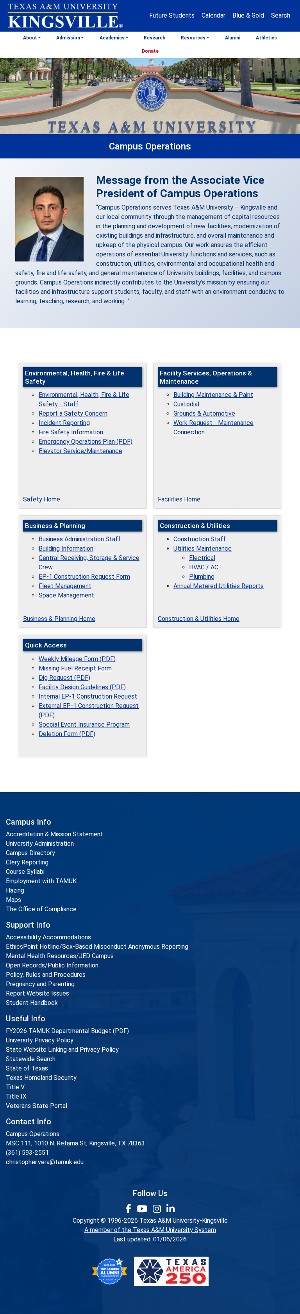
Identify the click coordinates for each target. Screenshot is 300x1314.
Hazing (15, 890)
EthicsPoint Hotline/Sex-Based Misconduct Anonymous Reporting (97, 946)
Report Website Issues (37, 993)
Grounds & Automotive (204, 413)
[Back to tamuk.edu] (64, 16)
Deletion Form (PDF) (67, 734)
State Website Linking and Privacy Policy (62, 1049)
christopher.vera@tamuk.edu (45, 1162)
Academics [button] (112, 38)
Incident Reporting (64, 423)
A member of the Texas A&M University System (150, 1230)
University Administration (40, 843)
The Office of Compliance (41, 909)
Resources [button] (193, 38)
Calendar (213, 15)
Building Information (66, 548)
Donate (150, 51)
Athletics (266, 38)
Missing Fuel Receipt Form (75, 668)
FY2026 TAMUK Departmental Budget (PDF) (67, 1031)
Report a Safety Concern (73, 413)
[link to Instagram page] (158, 1209)
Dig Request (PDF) (64, 677)
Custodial (186, 404)
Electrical (202, 558)
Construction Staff (199, 539)
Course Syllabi (25, 871)
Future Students (172, 15)
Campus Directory (30, 853)
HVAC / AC (203, 567)
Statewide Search (30, 1059)
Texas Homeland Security (41, 1077)
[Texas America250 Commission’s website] (171, 1271)
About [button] (30, 38)
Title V (15, 1087)
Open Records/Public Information (52, 965)
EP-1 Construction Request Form (84, 576)
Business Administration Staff (80, 539)
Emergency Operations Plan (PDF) (85, 441)
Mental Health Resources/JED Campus (60, 956)
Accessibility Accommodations (48, 937)
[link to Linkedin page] (170, 1209)
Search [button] (280, 15)
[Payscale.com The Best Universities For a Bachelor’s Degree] (109, 1271)
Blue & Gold (248, 15)
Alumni (232, 38)
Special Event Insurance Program (84, 724)
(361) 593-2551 (27, 1152)
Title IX (16, 1096)
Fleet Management (65, 586)
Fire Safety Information (71, 432)
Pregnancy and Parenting (40, 984)
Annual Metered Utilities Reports (218, 586)
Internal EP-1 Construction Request (88, 696)
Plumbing (201, 576)
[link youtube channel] (143, 1209)
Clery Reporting (27, 862)
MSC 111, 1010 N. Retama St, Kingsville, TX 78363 (75, 1143)
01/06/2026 (170, 1239)
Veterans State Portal (36, 1106)
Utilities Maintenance (202, 548)
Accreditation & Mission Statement (54, 834)
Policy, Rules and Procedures (46, 974)
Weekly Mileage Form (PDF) (77, 659)
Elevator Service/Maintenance (80, 451)
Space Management (66, 595)
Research (154, 38)
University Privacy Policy (39, 1040)
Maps (13, 899)
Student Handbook (32, 1002)
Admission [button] (68, 38)
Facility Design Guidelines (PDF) (82, 687)
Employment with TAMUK (41, 881)
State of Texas (27, 1068)
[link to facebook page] (129, 1209)
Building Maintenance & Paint (213, 394)
